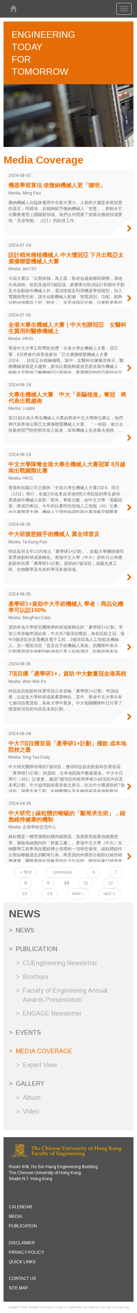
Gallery (30, 1083)
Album (32, 1097)
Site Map (18, 1288)
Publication (36, 949)
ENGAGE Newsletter (52, 1013)
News (25, 930)
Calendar (20, 1206)
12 (110, 883)
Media (15, 1216)
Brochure (35, 976)
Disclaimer (22, 1242)
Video (31, 1111)
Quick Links (22, 1261)
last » (109, 893)
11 (86, 883)
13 (24, 893)
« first (25, 872)
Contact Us (22, 1278)
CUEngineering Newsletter (60, 963)
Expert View (40, 1064)
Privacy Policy (26, 1252)
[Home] (13, 9)
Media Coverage (44, 1051)
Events (28, 1032)
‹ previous (61, 872)
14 (49, 893)
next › (78, 893)
